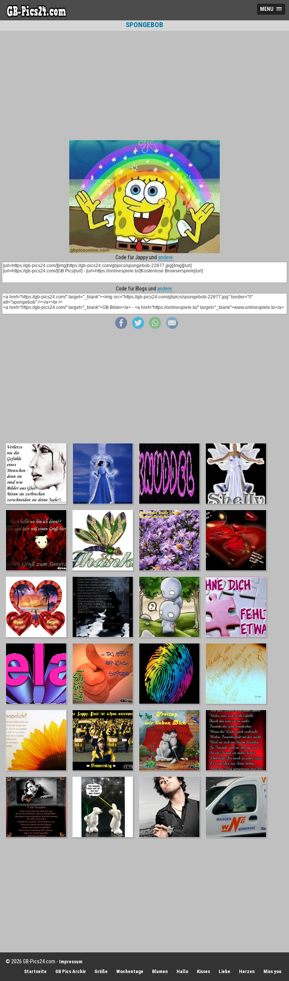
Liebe (224, 971)
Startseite (35, 971)
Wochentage (129, 971)
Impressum (70, 961)
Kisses (203, 971)
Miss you (272, 971)
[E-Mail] (172, 327)
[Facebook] (121, 327)
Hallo (182, 971)
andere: (166, 257)
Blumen (160, 971)
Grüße (101, 971)
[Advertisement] (144, 85)
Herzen (247, 971)
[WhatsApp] (155, 327)
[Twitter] (138, 327)
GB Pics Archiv (70, 971)
